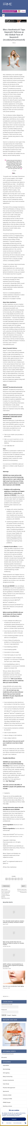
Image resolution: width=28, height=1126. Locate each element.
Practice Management (9, 1087)
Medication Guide (17, 836)
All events (4, 1057)
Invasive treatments (8, 1080)
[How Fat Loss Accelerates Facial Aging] (14, 977)
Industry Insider (7, 1095)
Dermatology (6, 1069)
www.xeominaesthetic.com (12, 406)
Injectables (6, 1065)
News (14, 42)
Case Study (6, 1084)
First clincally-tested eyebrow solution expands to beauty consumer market (13, 921)
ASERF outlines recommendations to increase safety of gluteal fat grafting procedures (13, 965)
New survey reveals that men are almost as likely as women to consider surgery (13, 943)
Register (14, 1015)
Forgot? (9, 1015)
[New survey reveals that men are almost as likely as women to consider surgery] (14, 933)
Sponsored (6, 1091)
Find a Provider (13, 270)
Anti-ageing (6, 1073)
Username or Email (6, 1004)
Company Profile (7, 1098)
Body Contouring (7, 1076)
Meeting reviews (7, 1106)
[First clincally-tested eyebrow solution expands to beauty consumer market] (14, 912)
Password (4, 1009)
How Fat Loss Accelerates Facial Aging (13, 986)
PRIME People (6, 1102)
